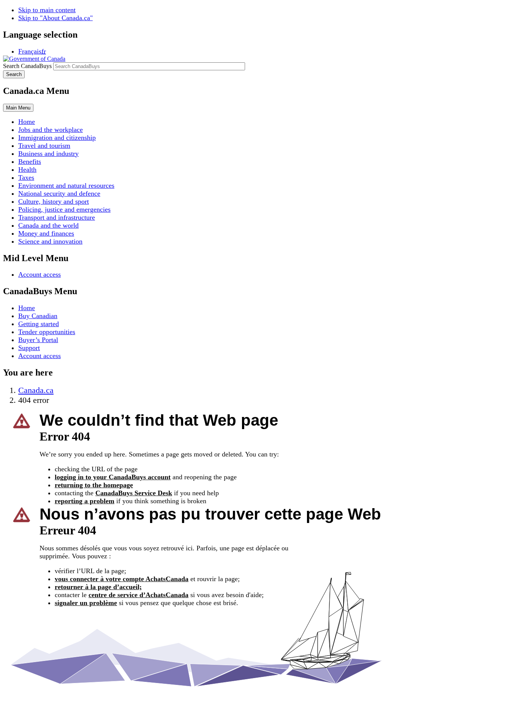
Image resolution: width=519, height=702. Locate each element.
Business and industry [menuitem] (48, 153)
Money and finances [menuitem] (46, 233)
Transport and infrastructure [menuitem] (56, 217)
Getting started (38, 324)
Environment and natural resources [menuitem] (66, 185)
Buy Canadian (37, 316)
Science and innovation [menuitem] (50, 241)
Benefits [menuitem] (29, 161)
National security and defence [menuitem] (59, 193)
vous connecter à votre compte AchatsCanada (121, 579)
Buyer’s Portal (38, 340)
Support (29, 348)
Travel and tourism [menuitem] (44, 145)
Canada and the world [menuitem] (48, 225)
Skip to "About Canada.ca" (55, 18)
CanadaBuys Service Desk (133, 493)
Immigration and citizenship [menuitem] (57, 137)
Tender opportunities (46, 332)
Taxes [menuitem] (26, 177)
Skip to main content (47, 10)
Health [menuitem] (27, 169)
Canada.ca (36, 390)
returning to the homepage (94, 485)
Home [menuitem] (26, 121)
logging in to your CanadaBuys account (113, 477)
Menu (18, 108)
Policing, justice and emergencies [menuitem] (64, 209)
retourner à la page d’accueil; (98, 587)
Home (26, 308)
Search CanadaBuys (27, 66)
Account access (39, 274)
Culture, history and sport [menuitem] (53, 201)
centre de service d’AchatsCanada (138, 595)
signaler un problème (86, 603)
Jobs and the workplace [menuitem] (50, 129)
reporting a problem (84, 501)
